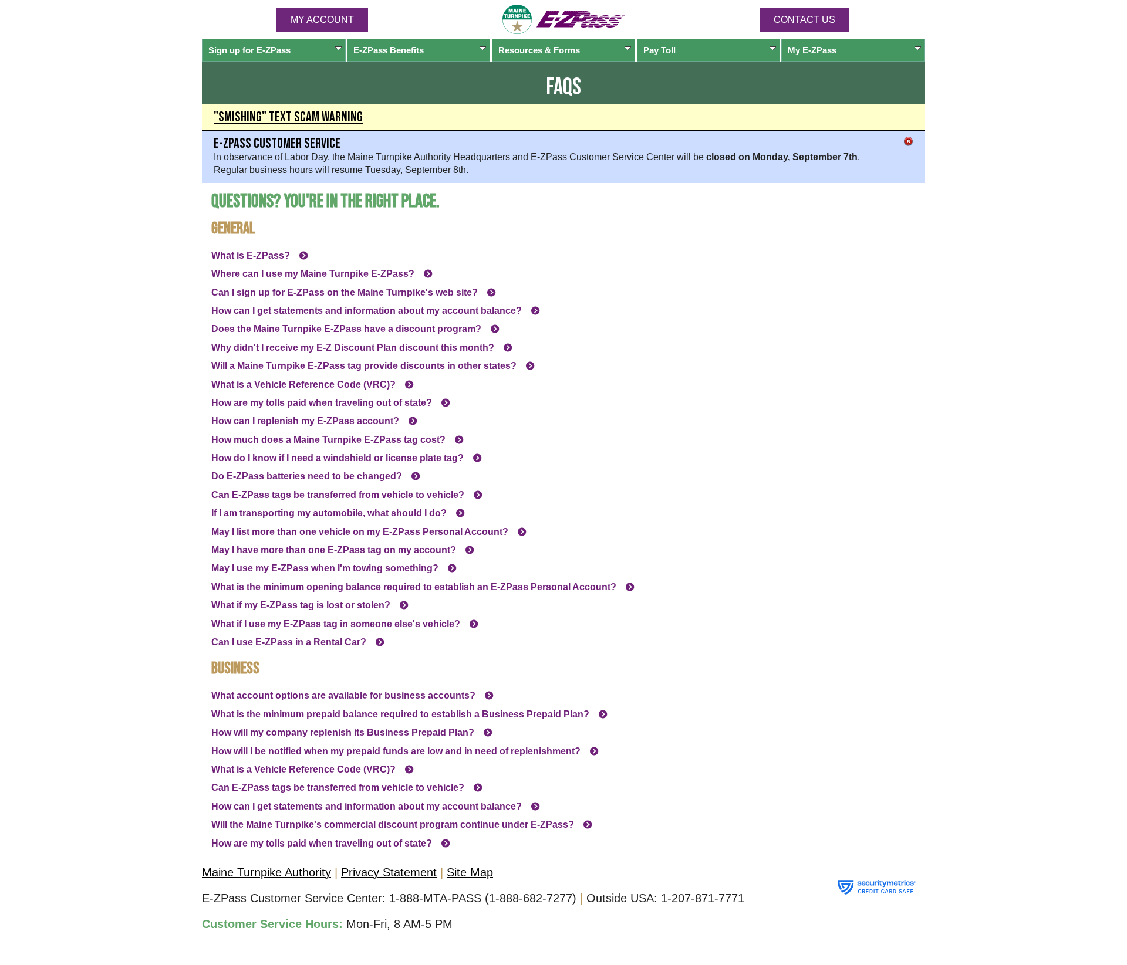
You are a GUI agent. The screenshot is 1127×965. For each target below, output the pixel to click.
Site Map (470, 872)
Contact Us (804, 20)
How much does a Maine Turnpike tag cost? (328, 440)
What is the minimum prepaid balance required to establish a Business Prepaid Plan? (400, 714)
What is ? (250, 255)
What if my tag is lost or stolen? (300, 605)
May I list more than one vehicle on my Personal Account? (359, 532)
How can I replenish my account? (305, 421)
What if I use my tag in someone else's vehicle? (335, 624)
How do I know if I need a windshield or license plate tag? (337, 458)
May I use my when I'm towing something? (324, 568)
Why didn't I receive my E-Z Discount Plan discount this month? (352, 348)
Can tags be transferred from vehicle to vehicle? (337, 495)
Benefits (388, 50)
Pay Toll (659, 50)
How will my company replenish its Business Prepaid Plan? (342, 732)
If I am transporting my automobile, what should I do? (329, 513)
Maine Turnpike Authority (266, 872)
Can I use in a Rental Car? (288, 642)
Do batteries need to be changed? (306, 476)
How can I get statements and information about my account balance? (366, 311)
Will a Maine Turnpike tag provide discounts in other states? (364, 366)
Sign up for (249, 50)
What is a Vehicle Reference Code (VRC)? (303, 385)
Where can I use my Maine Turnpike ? (312, 274)
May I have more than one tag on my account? (333, 550)
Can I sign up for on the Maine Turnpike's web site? (344, 292)
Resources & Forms (539, 50)
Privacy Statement (389, 872)
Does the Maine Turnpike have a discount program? (346, 329)
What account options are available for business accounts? (343, 695)
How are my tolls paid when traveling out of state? (321, 403)
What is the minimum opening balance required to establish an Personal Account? (413, 587)
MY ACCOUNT (322, 20)
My (812, 50)
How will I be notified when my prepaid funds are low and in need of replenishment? (396, 751)
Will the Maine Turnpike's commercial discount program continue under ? (392, 824)
